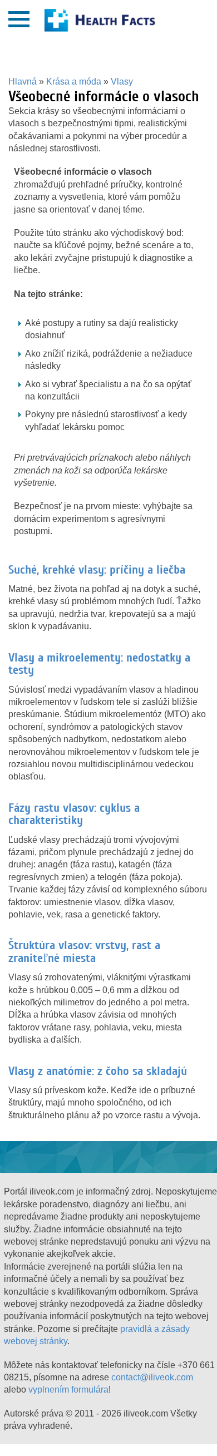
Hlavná (22, 81)
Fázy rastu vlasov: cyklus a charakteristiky (74, 814)
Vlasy (122, 81)
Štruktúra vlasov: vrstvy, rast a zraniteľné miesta (84, 951)
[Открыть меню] (18, 19)
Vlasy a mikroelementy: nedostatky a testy (99, 663)
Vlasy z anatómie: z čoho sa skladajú (97, 1071)
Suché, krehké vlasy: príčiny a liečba (96, 569)
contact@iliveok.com (152, 1377)
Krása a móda (73, 81)
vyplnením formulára (68, 1389)
